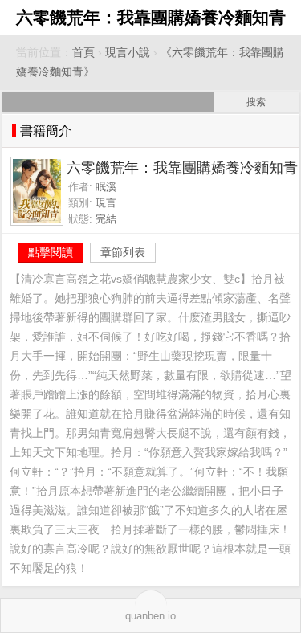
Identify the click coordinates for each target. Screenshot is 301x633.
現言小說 (127, 53)
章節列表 (122, 252)
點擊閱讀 (50, 252)
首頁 (83, 53)
